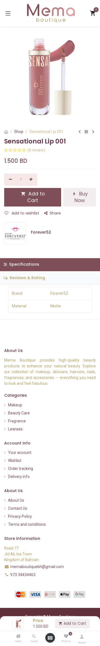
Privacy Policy (20, 516)
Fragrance (17, 421)
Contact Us (17, 508)
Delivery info (19, 476)
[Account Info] (81, 637)
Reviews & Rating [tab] (27, 278)
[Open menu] (50, 638)
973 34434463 (23, 574)
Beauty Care (19, 413)
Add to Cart (74, 623)
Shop (18, 131)
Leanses (15, 429)
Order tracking (20, 468)
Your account (19, 452)
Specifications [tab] (23, 264)
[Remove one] (10, 180)
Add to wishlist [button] (25, 213)
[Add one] (31, 180)
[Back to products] (86, 132)
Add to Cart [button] (36, 197)
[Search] (34, 636)
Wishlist (14, 460)
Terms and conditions (27, 524)
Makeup (15, 405)
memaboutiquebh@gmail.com (37, 566)
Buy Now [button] (81, 197)
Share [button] (55, 213)
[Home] (18, 636)
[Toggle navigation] (8, 13)
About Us (16, 500)
